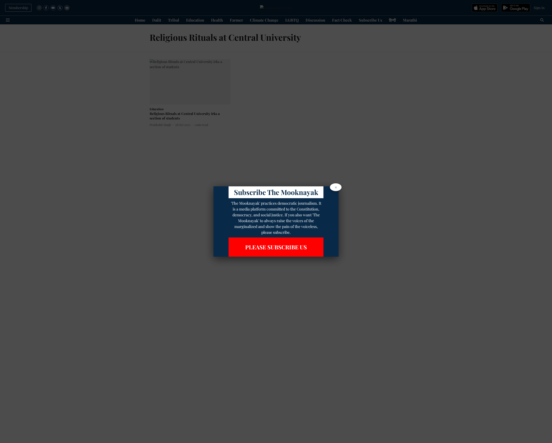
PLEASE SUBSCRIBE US (276, 247)
